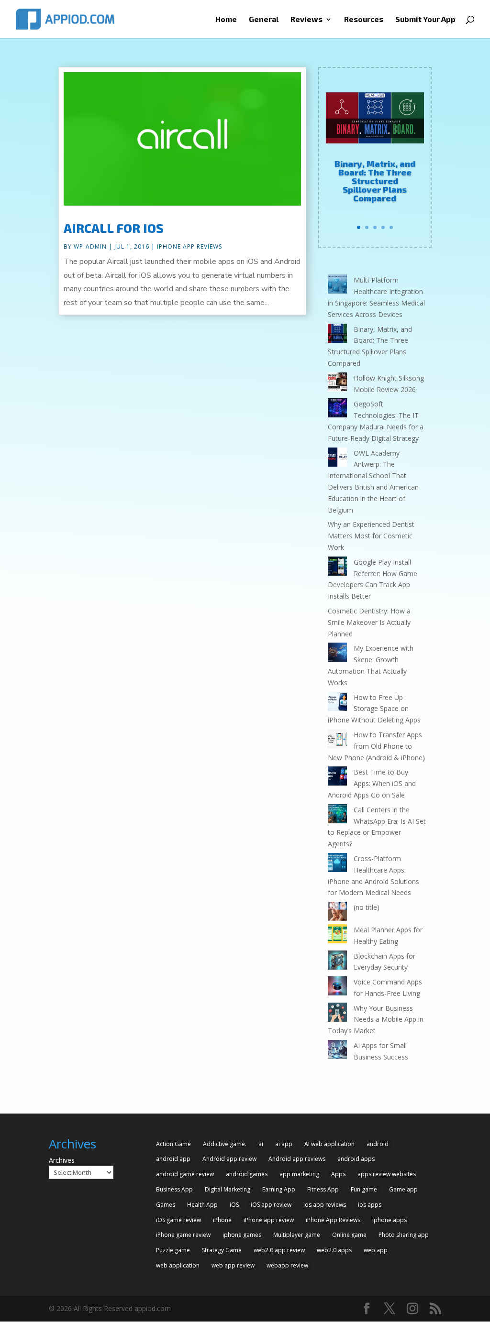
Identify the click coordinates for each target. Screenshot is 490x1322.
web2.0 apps (334, 1250)
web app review (233, 1265)
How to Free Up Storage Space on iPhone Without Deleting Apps (374, 709)
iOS (234, 1205)
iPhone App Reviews (189, 246)
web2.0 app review (279, 1250)
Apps (338, 1174)
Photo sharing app (404, 1235)
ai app (283, 1144)
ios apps (369, 1205)
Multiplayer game (296, 1235)
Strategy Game (222, 1250)
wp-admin (90, 246)
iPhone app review (269, 1220)
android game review (185, 1174)
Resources (363, 19)
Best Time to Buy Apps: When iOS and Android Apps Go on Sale (372, 783)
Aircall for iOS (114, 227)
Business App (174, 1189)
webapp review (287, 1265)
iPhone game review (183, 1235)
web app (376, 1250)
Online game (349, 1235)
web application (178, 1265)
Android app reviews (296, 1159)
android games (246, 1174)
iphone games (242, 1235)
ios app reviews (324, 1205)
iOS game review (178, 1220)
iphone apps (389, 1220)
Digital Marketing (227, 1189)
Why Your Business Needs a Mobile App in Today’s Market (375, 1020)
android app (173, 1159)
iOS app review (271, 1205)
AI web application (329, 1144)
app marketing (299, 1174)
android (378, 1144)
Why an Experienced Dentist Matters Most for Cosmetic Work (371, 536)
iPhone (222, 1220)
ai (260, 1144)
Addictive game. (224, 1144)
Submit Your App (425, 19)
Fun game (364, 1189)
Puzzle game (173, 1250)
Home (226, 19)
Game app (403, 1189)
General (263, 19)
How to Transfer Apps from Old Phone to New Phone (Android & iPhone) (376, 746)
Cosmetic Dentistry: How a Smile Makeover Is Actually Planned (369, 622)
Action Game (173, 1144)
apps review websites (386, 1174)
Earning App (278, 1189)
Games (165, 1205)
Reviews (306, 19)
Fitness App (323, 1189)
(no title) (366, 907)
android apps (356, 1159)
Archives (62, 1160)
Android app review (229, 1159)
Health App (202, 1205)
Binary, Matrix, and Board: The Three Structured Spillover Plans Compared (374, 180)
